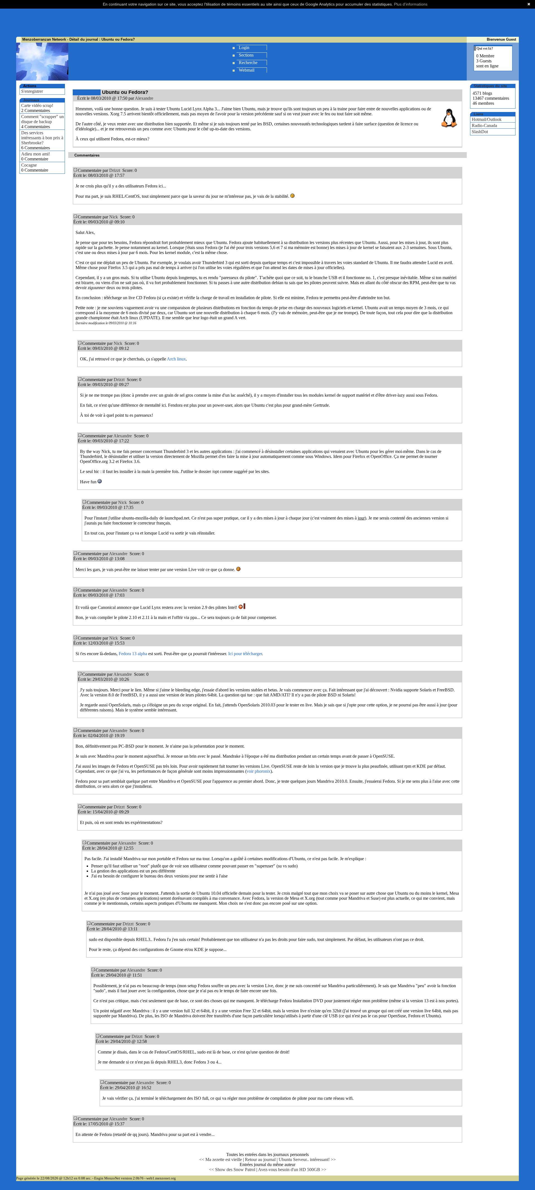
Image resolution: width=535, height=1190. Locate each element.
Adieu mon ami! (35, 154)
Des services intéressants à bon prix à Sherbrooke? (42, 137)
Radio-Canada (484, 125)
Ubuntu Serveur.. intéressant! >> (307, 1159)
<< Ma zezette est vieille (220, 1159)
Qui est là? (484, 48)
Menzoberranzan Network (44, 39)
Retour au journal (260, 1159)
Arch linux (176, 359)
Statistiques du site (490, 86)
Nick (113, 216)
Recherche (248, 62)
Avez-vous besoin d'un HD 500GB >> (292, 1169)
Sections (246, 55)
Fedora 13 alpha (133, 653)
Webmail (246, 70)
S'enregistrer (32, 91)
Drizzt (114, 170)
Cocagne (29, 165)
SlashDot (480, 131)
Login (244, 47)
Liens (478, 114)
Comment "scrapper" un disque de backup (42, 119)
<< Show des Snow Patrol (232, 1169)
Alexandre (144, 98)
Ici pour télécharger (245, 653)
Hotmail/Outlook (487, 119)
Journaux (31, 100)
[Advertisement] (267, 23)
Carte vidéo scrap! (37, 105)
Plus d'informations (410, 4)
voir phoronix (259, 771)
